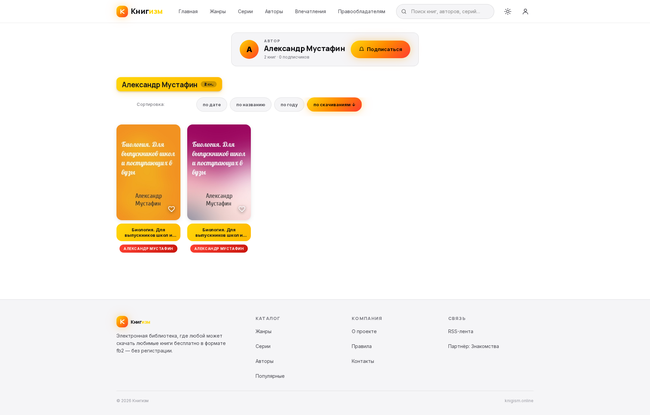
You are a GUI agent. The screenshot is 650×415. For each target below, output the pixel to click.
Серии (245, 11)
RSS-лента (460, 331)
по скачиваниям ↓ (334, 104)
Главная (188, 11)
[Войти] (525, 11)
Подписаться (384, 49)
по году (289, 104)
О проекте (364, 331)
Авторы (274, 11)
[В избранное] (171, 209)
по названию (250, 104)
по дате (212, 104)
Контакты (363, 361)
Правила (362, 346)
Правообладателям (361, 11)
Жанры (218, 11)
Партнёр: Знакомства (473, 346)
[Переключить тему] (508, 11)
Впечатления (310, 11)
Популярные (270, 376)
